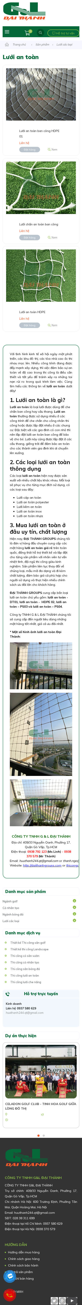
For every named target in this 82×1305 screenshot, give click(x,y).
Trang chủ (19, 44)
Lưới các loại (64, 44)
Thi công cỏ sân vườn (24, 956)
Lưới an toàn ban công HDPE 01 (39, 133)
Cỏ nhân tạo (11, 908)
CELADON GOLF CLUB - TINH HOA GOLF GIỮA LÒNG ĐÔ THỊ (40, 1106)
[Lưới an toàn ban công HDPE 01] (41, 94)
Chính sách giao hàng (24, 1259)
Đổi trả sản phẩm (20, 1272)
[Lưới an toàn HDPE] (41, 275)
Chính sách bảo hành (23, 1265)
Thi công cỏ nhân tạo (24, 962)
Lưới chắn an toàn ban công (38, 224)
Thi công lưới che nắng (25, 982)
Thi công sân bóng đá (25, 969)
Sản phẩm (42, 44)
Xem (54, 149)
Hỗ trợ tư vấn (65, 33)
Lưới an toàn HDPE (32, 312)
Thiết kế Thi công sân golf (27, 942)
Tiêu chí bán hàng (21, 1278)
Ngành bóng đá (13, 914)
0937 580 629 (26, 1008)
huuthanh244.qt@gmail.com (25, 1012)
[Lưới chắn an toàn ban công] (41, 187)
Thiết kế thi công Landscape (29, 949)
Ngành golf (10, 901)
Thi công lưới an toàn (24, 975)
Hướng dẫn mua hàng (24, 1252)
